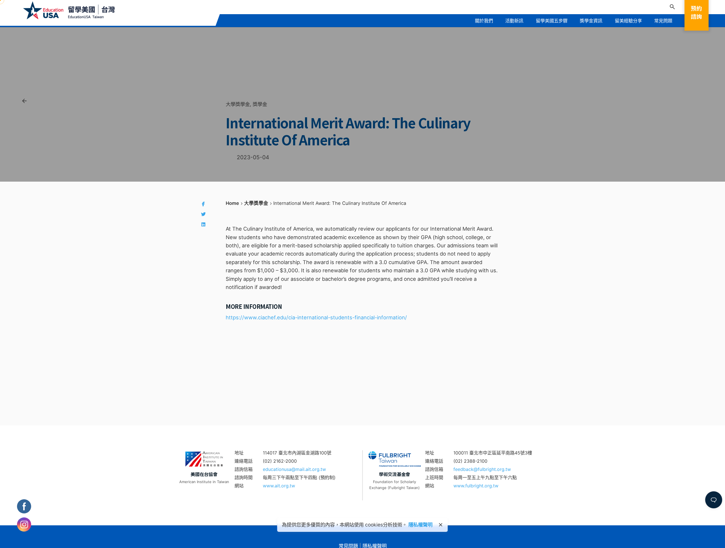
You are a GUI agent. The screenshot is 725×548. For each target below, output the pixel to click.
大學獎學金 (238, 104)
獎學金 (260, 104)
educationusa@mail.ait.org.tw (294, 469)
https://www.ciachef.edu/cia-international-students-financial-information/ (316, 317)
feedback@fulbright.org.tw (482, 469)
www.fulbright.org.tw (475, 485)
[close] (440, 524)
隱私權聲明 (420, 525)
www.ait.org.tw (279, 485)
